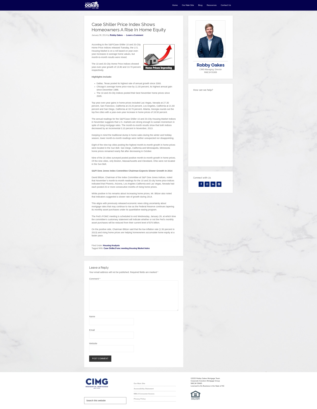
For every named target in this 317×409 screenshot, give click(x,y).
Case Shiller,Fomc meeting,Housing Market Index (127, 248)
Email (92, 330)
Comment (94, 279)
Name (92, 316)
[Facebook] (201, 184)
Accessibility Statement (144, 389)
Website (93, 343)
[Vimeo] (218, 184)
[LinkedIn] (213, 184)
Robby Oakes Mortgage (106, 5)
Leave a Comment (134, 35)
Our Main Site (139, 383)
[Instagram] (207, 184)
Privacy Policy (140, 399)
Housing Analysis (111, 245)
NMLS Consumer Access (144, 394)
